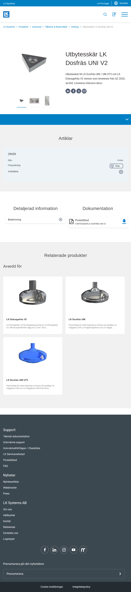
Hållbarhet (9, 515)
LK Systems (9, 27)
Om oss (7, 509)
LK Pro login (103, 3)
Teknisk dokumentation (16, 436)
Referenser (9, 527)
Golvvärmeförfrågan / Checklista (21, 448)
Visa (117, 166)
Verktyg (75, 27)
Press (6, 493)
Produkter (23, 27)
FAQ (5, 465)
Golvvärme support (14, 442)
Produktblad (10, 460)
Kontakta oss (10, 533)
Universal (36, 27)
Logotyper (9, 538)
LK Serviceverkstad (14, 454)
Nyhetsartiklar (11, 481)
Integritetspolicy (81, 586)
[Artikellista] (114, 14)
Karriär (7, 521)
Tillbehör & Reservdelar (56, 27)
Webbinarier (10, 487)
